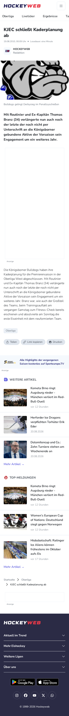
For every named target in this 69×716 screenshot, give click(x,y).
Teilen (13, 342)
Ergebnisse (50, 16)
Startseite (9, 579)
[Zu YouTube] (34, 695)
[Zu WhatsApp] (52, 695)
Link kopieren (35, 342)
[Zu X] (43, 695)
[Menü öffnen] (61, 6)
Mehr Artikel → (14, 464)
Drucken (57, 342)
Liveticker (28, 16)
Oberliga (8, 16)
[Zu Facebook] (25, 695)
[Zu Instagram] (17, 695)
